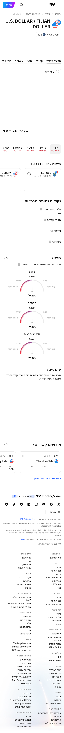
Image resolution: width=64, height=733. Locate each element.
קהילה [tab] (39, 61)
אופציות (57, 640)
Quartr (24, 539)
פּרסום (28, 716)
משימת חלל (25, 620)
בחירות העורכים (53, 703)
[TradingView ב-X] (59, 504)
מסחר (58, 696)
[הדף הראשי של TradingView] (52, 5)
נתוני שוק (26, 564)
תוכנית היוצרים (54, 680)
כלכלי (58, 613)
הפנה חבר (56, 676)
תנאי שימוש (25, 659)
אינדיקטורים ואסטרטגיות (49, 713)
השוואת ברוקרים (23, 584)
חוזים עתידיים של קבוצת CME (19, 598)
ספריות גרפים (24, 696)
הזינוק (28, 587)
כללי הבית (56, 683)
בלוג (29, 623)
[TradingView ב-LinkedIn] (29, 504)
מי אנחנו (27, 616)
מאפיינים (26, 557)
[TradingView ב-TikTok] (14, 504)
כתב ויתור (26, 663)
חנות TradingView (22, 643)
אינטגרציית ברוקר (23, 719)
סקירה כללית (25, 577)
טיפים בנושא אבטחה (21, 676)
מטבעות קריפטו (53, 577)
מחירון (28, 561)
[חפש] (21, 5)
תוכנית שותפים (24, 723)
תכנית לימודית (24, 726)
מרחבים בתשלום (53, 723)
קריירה (28, 630)
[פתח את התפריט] (59, 5)
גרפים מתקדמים (23, 703)
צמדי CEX (56, 581)
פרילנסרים (56, 719)
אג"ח (58, 574)
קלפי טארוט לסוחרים (21, 646)
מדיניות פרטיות (23, 666)
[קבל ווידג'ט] (6, 258)
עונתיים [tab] (19, 61)
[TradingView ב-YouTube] (44, 504)
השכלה (57, 700)
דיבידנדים (56, 620)
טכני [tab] (29, 61)
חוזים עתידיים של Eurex (19, 603)
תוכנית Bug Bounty (21, 680)
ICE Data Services (28, 519)
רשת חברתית (55, 670)
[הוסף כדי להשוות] (29, 174)
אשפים (57, 716)
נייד (59, 657)
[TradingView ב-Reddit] (6, 504)
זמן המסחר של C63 (21, 650)
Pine (59, 587)
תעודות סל (56, 570)
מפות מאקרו (55, 643)
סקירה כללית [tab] (53, 61)
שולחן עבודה (55, 660)
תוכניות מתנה (24, 568)
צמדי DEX (56, 584)
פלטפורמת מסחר (23, 706)
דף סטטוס (26, 683)
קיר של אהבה (55, 673)
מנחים (58, 687)
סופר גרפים (55, 557)
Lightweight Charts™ (20, 700)
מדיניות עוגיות (24, 670)
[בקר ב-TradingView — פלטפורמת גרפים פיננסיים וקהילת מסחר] (15, 131)
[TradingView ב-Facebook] (51, 504)
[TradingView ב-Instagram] (36, 504)
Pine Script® (54, 647)
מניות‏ (58, 567)
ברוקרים (27, 581)
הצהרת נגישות (24, 673)
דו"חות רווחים (54, 617)
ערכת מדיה (25, 633)
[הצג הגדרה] (41, 209)
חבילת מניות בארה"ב (21, 607)
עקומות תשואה (54, 637)
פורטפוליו (56, 633)
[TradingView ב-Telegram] (21, 504)
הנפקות (57, 624)
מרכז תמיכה (25, 626)
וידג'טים (27, 693)
